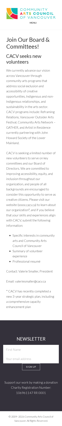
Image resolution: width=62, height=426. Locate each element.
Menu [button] (33, 22)
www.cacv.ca (26, 205)
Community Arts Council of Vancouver (31, 13)
